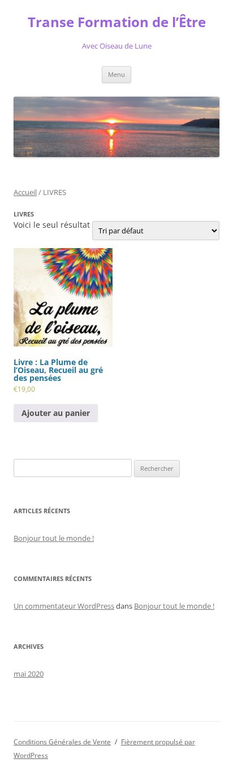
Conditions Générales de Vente (62, 742)
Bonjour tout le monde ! (54, 538)
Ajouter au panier (55, 412)
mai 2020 (29, 674)
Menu (116, 74)
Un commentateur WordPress (64, 606)
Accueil (25, 192)
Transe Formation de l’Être (117, 22)
